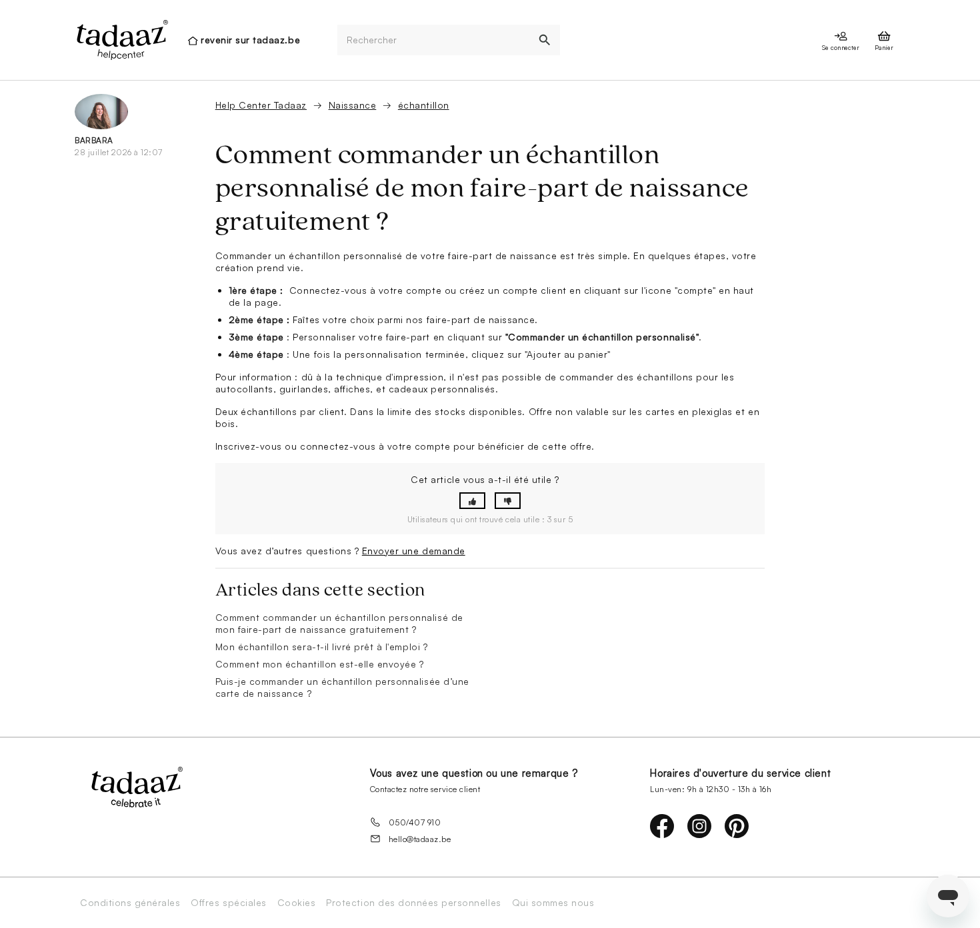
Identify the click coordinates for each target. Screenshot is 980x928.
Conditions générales (130, 902)
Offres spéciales (228, 902)
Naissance (353, 105)
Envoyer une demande (413, 550)
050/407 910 (415, 822)
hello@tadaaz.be (420, 839)
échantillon (423, 105)
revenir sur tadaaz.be (250, 39)
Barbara (94, 140)
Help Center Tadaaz (261, 105)
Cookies (296, 902)
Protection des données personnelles (413, 902)
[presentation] (121, 40)
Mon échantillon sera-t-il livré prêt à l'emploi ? (321, 646)
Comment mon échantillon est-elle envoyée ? (319, 664)
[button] (472, 500)
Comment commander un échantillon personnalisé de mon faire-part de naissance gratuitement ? (339, 623)
